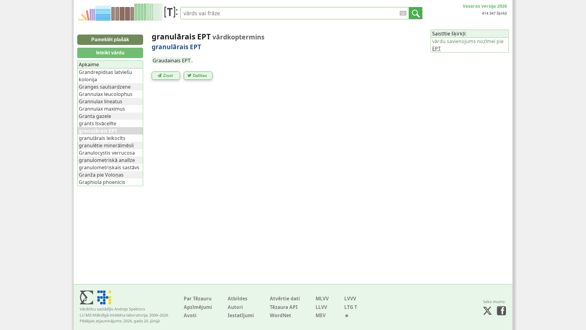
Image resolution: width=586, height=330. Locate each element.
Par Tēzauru (198, 298)
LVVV (350, 298)
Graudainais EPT (171, 60)
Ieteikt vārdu (110, 52)
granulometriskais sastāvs (109, 167)
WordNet (280, 315)
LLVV (321, 307)
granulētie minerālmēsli (106, 145)
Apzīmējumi (198, 307)
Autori (235, 307)
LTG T (350, 307)
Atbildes (238, 298)
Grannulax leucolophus (105, 94)
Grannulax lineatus (100, 101)
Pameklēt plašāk (110, 39)
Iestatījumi (241, 315)
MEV (321, 315)
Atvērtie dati (285, 298)
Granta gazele (95, 116)
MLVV (322, 298)
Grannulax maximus (102, 108)
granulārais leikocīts (102, 138)
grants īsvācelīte (97, 123)
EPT (436, 48)
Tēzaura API (284, 307)
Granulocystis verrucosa (107, 152)
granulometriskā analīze (107, 160)
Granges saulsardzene (105, 86)
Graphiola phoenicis (102, 182)
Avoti (190, 315)
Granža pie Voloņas (101, 174)
